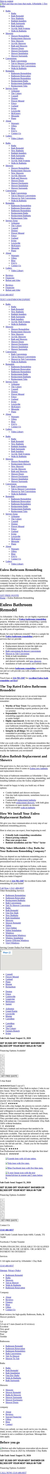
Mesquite (15, 116)
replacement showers (25, 802)
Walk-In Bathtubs (19, 31)
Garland (14, 106)
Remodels (10, 71)
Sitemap (3, 1270)
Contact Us (16, 133)
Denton (14, 98)
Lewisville (15, 111)
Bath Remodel (17, 16)
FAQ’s (14, 131)
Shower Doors (17, 48)
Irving (13, 108)
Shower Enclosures (19, 51)
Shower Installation (19, 53)
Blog (13, 128)
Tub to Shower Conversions (23, 63)
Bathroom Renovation (21, 76)
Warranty (15, 123)
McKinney (16, 113)
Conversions (11, 58)
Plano (13, 118)
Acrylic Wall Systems (20, 28)
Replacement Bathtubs (21, 83)
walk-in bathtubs (28, 807)
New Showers (17, 41)
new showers (35, 661)
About (8, 121)
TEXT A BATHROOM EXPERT (15, 299)
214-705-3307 (19, 678)
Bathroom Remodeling (21, 73)
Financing (10, 278)
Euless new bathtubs (39, 768)
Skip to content (6, 1)
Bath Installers (17, 26)
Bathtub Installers (18, 21)
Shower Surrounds (19, 56)
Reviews (9, 275)
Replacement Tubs (19, 86)
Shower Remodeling (20, 36)
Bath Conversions (19, 61)
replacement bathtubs (27, 800)
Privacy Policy (14, 1270)
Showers (9, 33)
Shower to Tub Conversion (17, 653)
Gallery (9, 136)
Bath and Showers (19, 46)
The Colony (16, 93)
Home (2, 598)
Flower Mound (17, 101)
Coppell (14, 96)
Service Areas (12, 88)
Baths (8, 11)
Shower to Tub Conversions (23, 66)
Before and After (13, 280)
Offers (14, 126)
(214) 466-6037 (7, 295)
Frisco (14, 103)
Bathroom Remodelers (21, 78)
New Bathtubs (17, 18)
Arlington (15, 91)
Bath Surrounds (18, 23)
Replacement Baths (19, 81)
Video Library (17, 138)
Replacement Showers (21, 38)
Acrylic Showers (18, 43)
